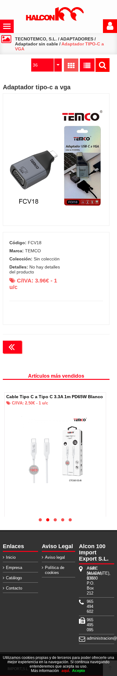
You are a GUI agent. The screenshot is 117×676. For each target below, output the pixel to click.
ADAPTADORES (76, 38)
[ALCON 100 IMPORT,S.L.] (55, 19)
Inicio (11, 557)
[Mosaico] (71, 65)
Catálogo (14, 578)
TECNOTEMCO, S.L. (36, 38)
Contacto (14, 588)
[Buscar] (102, 65)
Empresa (14, 567)
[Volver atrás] (12, 347)
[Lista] (87, 65)
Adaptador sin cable (36, 43)
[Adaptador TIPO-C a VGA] (56, 159)
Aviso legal (55, 557)
